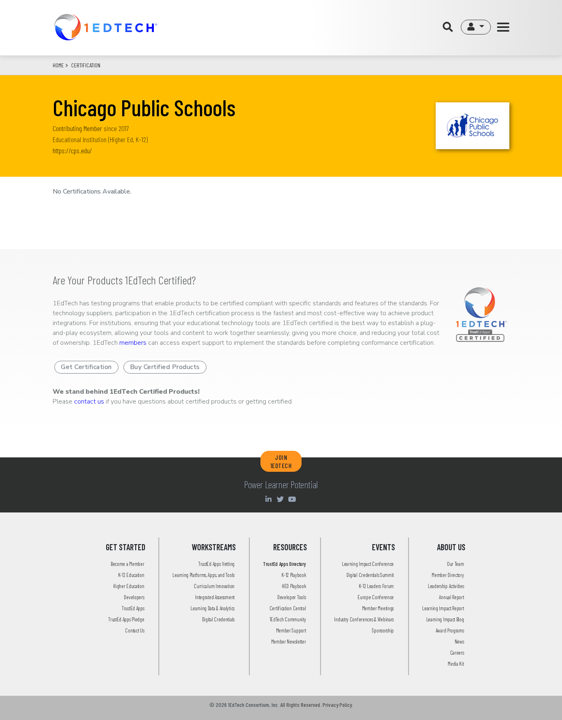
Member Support (291, 630)
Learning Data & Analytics (212, 608)
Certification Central (287, 608)
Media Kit (456, 663)
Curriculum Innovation (214, 586)
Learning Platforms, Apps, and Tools (203, 575)
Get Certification (86, 367)
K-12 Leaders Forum (376, 586)
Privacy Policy (337, 704)
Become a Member (127, 564)
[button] (476, 27)
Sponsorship (383, 630)
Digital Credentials (218, 619)
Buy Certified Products (165, 367)
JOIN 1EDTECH (281, 461)
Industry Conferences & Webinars (364, 619)
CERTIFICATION (85, 65)
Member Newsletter (288, 641)
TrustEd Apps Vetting (216, 564)
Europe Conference (376, 597)
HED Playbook (294, 586)
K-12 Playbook (293, 575)
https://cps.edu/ (72, 150)
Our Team (455, 564)
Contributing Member (77, 128)
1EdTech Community (287, 619)
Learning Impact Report (443, 608)
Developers (134, 597)
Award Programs (450, 630)
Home (58, 65)
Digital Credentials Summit (370, 575)
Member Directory (448, 575)
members (132, 342)
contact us (89, 401)
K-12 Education (131, 575)
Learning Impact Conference (368, 564)
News (459, 641)
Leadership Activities (446, 586)
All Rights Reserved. (300, 704)
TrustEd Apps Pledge (126, 619)
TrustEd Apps (133, 608)
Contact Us (134, 630)
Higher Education (128, 586)
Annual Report (451, 597)
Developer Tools (291, 597)
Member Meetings (378, 608)
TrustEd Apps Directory (284, 564)
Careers (457, 652)
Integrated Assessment (215, 597)
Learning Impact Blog (445, 619)
